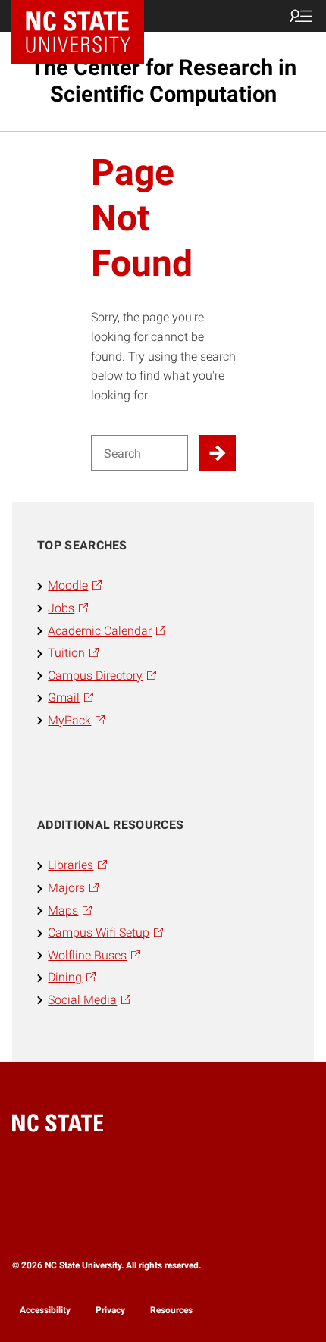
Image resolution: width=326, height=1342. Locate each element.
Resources (171, 1310)
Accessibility (45, 1310)
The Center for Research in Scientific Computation (163, 81)
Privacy (110, 1310)
